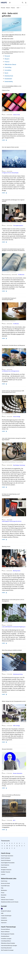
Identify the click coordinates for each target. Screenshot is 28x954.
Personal (7, 56)
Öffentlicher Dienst (10, 64)
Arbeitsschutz (9, 76)
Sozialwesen (8, 79)
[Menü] (10, 2)
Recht (6, 73)
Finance (7, 62)
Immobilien (8, 70)
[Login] (25, 2)
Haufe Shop (6, 49)
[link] (3, 7)
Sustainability (9, 81)
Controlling (8, 67)
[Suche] (22, 2)
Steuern (7, 59)
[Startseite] (4, 2)
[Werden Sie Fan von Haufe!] (2, 908)
